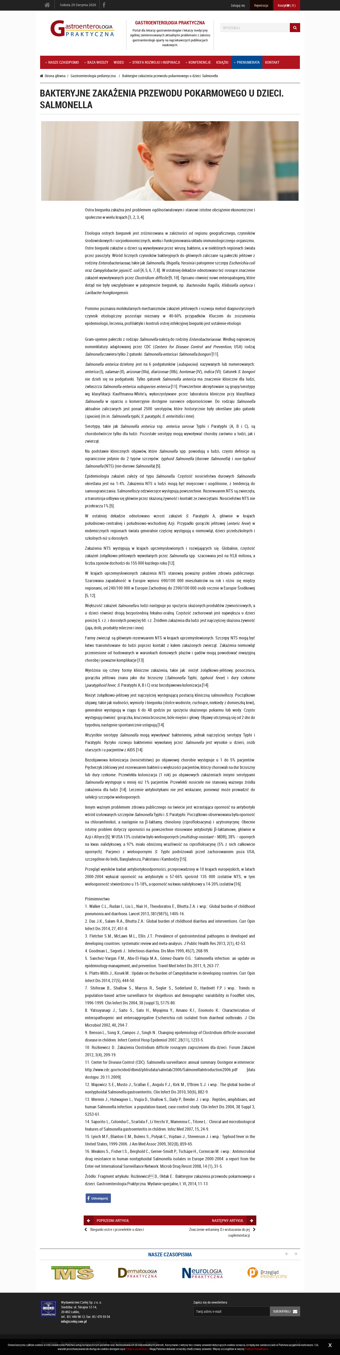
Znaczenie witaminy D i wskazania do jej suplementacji (219, 1232)
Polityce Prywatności (256, 1349)
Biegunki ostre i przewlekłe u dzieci (117, 1229)
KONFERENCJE (200, 62)
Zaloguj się (238, 5)
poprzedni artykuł (113, 1220)
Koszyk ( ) (287, 5)
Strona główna (55, 75)
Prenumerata (248, 62)
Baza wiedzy (97, 62)
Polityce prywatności (137, 1349)
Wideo (119, 62)
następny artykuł (227, 1220)
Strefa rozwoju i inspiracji (156, 62)
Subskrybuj (282, 1311)
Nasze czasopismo (63, 62)
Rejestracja (261, 5)
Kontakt (272, 62)
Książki (222, 62)
